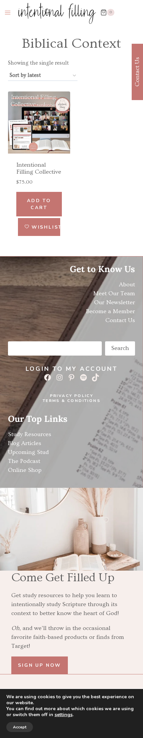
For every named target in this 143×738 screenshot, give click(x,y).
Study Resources (29, 434)
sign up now (39, 665)
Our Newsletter (114, 302)
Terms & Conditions (71, 400)
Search (120, 348)
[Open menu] (8, 12)
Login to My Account (71, 369)
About (127, 284)
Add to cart (39, 204)
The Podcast (24, 461)
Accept (19, 727)
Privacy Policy (71, 395)
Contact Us (120, 320)
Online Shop (25, 470)
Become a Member (110, 311)
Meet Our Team (114, 293)
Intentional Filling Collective (38, 168)
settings (63, 715)
